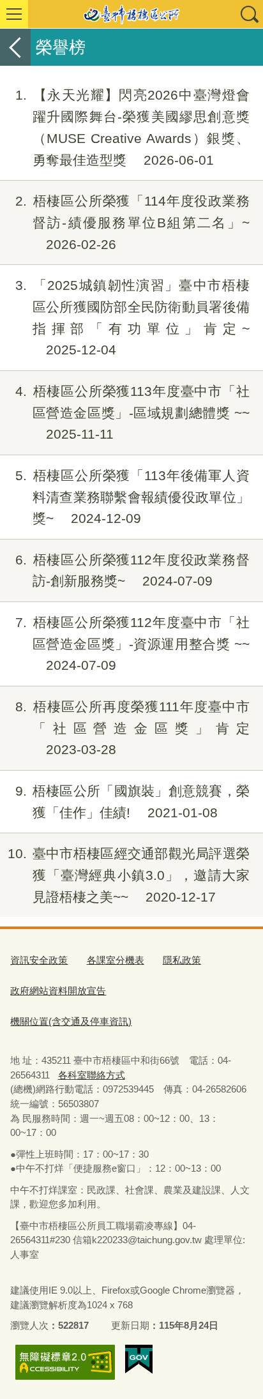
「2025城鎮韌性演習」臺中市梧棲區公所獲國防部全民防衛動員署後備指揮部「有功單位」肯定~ (132, 317)
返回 (15, 47)
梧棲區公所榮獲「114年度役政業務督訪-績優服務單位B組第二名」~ (132, 222)
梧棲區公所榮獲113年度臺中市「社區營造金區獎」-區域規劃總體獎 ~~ (132, 413)
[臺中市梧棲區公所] (131, 14)
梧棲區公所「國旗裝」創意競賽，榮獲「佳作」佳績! (132, 801)
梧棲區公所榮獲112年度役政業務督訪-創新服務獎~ (132, 570)
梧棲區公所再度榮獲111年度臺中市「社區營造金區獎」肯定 (132, 728)
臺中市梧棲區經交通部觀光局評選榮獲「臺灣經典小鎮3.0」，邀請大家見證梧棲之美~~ (129, 875)
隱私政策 (182, 960)
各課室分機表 (115, 960)
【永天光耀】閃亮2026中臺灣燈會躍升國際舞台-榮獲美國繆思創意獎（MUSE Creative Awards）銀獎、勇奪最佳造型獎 (132, 127)
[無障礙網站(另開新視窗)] (65, 1362)
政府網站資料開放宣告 (58, 990)
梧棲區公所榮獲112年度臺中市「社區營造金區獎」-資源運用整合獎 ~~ (132, 644)
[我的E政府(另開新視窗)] (139, 1359)
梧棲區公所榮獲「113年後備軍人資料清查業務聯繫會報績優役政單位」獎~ (132, 497)
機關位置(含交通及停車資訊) (71, 1021)
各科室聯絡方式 (91, 1075)
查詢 (249, 14)
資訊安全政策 (39, 960)
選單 (14, 14)
